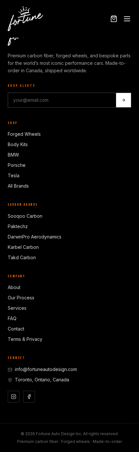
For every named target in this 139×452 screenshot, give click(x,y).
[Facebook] (29, 396)
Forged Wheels (24, 134)
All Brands (18, 186)
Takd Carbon (22, 257)
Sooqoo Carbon (25, 216)
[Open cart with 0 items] (113, 18)
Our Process (21, 297)
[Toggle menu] (127, 19)
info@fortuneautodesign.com (46, 369)
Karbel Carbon (23, 247)
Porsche (17, 165)
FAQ (12, 318)
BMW (13, 154)
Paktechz (18, 226)
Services (17, 308)
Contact (16, 328)
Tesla (13, 175)
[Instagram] (13, 396)
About (14, 287)
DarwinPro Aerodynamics (34, 236)
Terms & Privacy (25, 339)
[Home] (25, 18)
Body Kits (18, 144)
